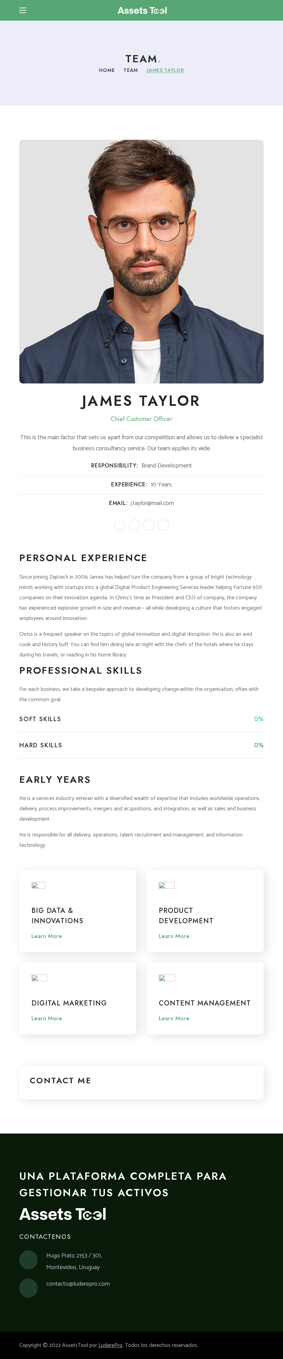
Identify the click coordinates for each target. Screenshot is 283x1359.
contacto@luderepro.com (78, 1284)
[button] (261, 10)
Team (131, 70)
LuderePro (110, 1345)
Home (107, 70)
